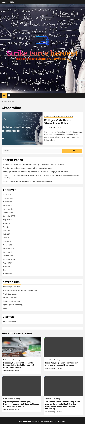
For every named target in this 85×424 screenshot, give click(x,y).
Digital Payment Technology (13, 305)
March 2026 (7, 195)
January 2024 (8, 274)
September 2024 (9, 259)
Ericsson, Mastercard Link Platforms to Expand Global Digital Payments (28, 181)
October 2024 (8, 256)
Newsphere (49, 421)
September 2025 (9, 216)
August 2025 (7, 220)
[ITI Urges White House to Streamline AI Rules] (22, 128)
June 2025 (6, 227)
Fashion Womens (9, 321)
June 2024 (6, 270)
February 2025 (8, 241)
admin (60, 127)
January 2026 (8, 202)
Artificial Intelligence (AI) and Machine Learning (58, 116)
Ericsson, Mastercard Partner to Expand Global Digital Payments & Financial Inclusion (33, 165)
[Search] (81, 95)
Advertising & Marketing (11, 287)
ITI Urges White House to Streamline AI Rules (59, 122)
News (5, 308)
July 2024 (6, 266)
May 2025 (6, 231)
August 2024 (7, 263)
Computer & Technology (11, 301)
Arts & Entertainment (10, 294)
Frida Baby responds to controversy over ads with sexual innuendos (27, 168)
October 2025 (8, 213)
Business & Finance (10, 298)
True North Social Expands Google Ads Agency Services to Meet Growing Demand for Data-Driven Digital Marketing (62, 405)
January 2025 (8, 245)
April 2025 (6, 234)
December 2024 (8, 249)
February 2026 (8, 198)
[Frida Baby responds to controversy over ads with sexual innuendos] (63, 347)
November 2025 (8, 209)
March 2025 (7, 238)
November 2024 (8, 252)
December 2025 (8, 205)
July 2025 (6, 223)
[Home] (4, 95)
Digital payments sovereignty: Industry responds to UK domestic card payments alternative (36, 172)
